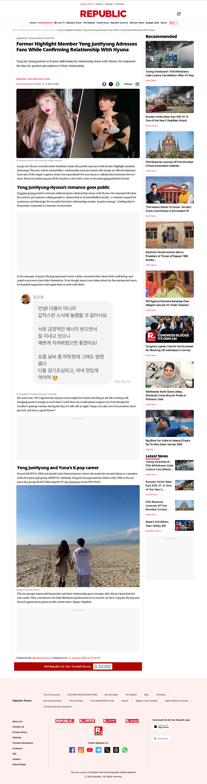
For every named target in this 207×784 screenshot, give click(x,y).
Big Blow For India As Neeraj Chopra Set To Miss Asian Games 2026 (168, 442)
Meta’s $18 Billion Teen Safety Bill (157, 524)
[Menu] (177, 14)
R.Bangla (109, 4)
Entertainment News (28, 84)
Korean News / (49, 30)
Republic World (86, 4)
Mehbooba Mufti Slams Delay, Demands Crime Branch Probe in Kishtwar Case (166, 395)
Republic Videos (153, 531)
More (172, 22)
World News (152, 126)
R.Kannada (119, 4)
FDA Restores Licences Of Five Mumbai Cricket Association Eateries (169, 164)
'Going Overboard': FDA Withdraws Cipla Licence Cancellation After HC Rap (170, 73)
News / (16, 30)
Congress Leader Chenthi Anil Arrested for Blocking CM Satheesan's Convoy (169, 348)
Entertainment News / (30, 30)
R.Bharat (99, 4)
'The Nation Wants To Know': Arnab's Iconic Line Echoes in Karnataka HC (168, 209)
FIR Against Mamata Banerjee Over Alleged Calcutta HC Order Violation (167, 303)
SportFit (149, 450)
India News (151, 80)
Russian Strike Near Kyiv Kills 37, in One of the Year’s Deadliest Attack (167, 118)
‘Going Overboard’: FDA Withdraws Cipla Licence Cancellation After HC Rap (159, 467)
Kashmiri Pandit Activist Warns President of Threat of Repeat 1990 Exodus (167, 256)
